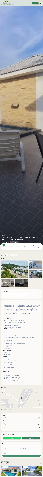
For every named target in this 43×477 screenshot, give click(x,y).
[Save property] (16, 255)
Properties (6, 251)
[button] (21, 125)
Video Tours (36, 3)
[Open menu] (41, 3)
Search (22, 455)
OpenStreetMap (39, 407)
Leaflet (35, 407)
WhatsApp (12, 438)
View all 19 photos (15, 242)
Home (2, 251)
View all (40, 463)
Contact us (31, 438)
